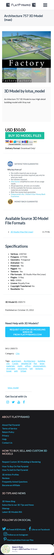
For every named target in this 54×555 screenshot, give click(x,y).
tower (9, 371)
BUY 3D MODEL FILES (24, 135)
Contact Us (7, 442)
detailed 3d (26, 363)
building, (41, 361)
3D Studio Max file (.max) (21, 232)
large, (42, 363)
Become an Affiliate (11, 485)
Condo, (15, 363)
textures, (39, 368)
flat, (35, 363)
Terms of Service (9, 428)
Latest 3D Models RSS (12, 512)
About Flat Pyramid (11, 425)
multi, (20, 366)
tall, (31, 368)
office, (28, 366)
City (18, 353)
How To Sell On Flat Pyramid (15, 470)
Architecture (29, 361)
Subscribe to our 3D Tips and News (18, 505)
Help (4, 439)
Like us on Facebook (40, 529)
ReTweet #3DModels (16, 529)
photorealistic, (39, 366)
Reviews (6, 478)
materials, (10, 366)
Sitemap (5, 508)
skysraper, (10, 368)
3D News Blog (8, 501)
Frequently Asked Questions (15, 481)
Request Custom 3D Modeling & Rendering (21, 461)
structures (22, 368)
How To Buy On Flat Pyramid (15, 466)
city (8, 363)
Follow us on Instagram (17, 534)
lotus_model (13, 387)
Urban (23, 371)
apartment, (16, 361)
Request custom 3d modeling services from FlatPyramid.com (27, 332)
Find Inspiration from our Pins (20, 540)
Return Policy (8, 432)
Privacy (5, 435)
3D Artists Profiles (10, 474)
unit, (16, 371)
